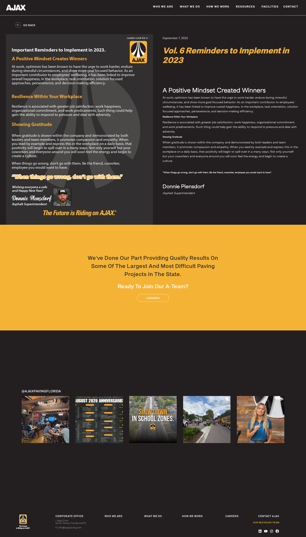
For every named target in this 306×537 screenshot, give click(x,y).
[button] (163, 6)
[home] (25, 8)
